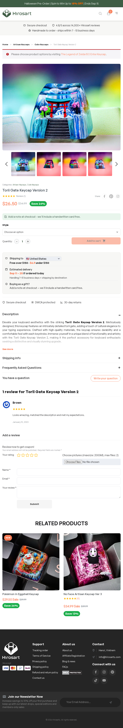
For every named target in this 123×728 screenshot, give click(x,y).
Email (6, 478)
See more (7, 349)
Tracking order (40, 650)
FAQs (65, 666)
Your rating (8, 454)
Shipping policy (40, 666)
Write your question (106, 378)
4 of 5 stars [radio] (32, 455)
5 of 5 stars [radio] (36, 455)
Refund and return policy (45, 672)
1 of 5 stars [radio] (19, 455)
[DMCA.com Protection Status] (72, 673)
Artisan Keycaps (21, 44)
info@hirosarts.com (110, 657)
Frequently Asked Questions (21, 367)
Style (5, 225)
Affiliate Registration (73, 655)
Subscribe (111, 702)
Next (116, 164)
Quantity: (7, 241)
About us (67, 650)
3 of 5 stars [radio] (27, 455)
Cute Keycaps (41, 44)
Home (5, 44)
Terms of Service (41, 655)
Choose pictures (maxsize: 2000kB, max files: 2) (90, 455)
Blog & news (68, 661)
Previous (6, 164)
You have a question (15, 378)
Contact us (38, 677)
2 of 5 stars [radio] (23, 455)
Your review (9, 487)
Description (10, 314)
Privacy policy (39, 661)
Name (6, 469)
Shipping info (11, 358)
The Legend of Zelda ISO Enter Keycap (83, 54)
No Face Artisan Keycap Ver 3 (51, 594)
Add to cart (94, 240)
